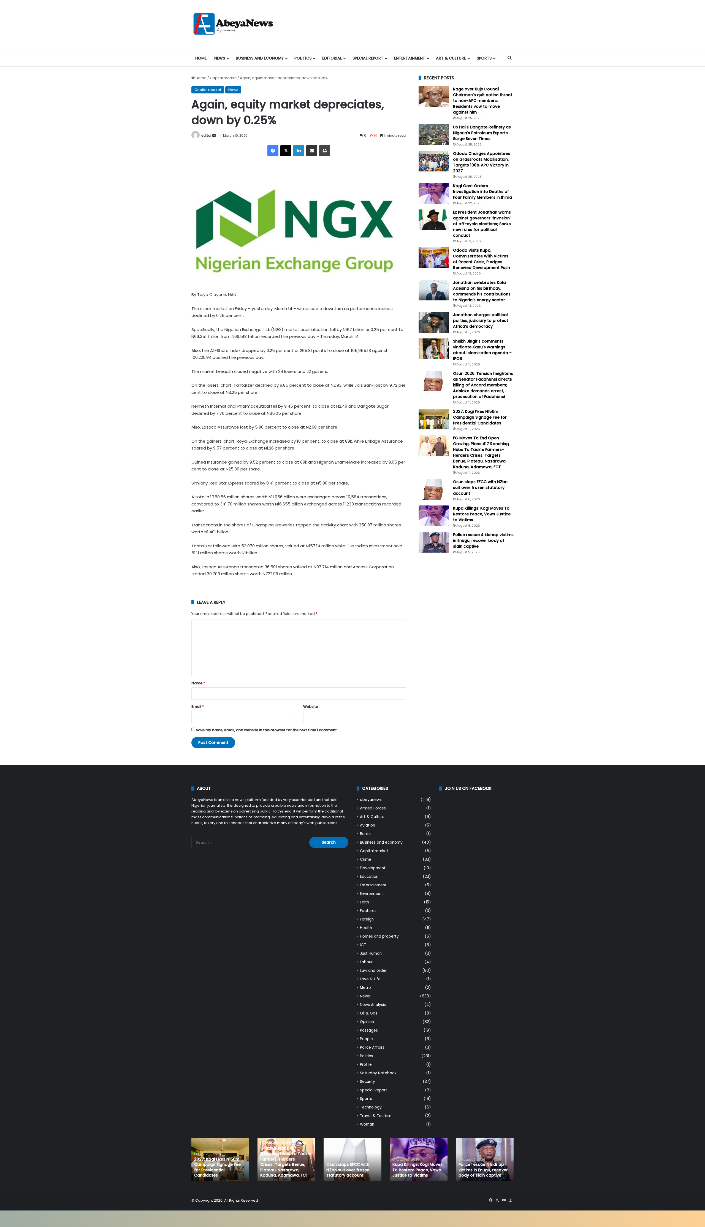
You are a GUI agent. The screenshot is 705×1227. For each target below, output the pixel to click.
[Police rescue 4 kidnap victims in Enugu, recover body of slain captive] (434, 542)
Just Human (371, 953)
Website (310, 706)
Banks (365, 833)
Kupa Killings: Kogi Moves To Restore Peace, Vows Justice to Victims (482, 514)
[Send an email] (214, 135)
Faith (364, 902)
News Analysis (373, 1004)
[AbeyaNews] (233, 25)
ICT (363, 945)
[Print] (324, 150)
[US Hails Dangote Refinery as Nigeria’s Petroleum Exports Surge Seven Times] (434, 134)
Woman (367, 1124)
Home (201, 58)
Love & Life (370, 979)
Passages (369, 1030)
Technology (371, 1107)
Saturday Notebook (378, 1073)
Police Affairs (372, 1047)
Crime (365, 859)
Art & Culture (451, 58)
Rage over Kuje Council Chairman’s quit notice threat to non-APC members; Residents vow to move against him (482, 100)
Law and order (373, 970)
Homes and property (379, 936)
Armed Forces (373, 808)
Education (369, 876)
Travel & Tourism (375, 1115)
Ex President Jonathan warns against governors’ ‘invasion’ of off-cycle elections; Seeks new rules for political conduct (482, 223)
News (219, 58)
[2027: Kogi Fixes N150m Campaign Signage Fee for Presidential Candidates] (434, 419)
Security (367, 1081)
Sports (484, 58)
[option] (220, 1159)
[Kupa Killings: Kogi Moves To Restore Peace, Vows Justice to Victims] (434, 515)
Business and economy (260, 58)
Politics (302, 58)
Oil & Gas (368, 1013)
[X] (285, 150)
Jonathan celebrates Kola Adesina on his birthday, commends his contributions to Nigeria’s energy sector (482, 291)
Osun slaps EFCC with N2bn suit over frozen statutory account (480, 487)
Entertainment (409, 58)
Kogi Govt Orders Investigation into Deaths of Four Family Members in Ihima (482, 191)
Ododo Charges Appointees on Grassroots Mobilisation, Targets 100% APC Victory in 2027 (481, 162)
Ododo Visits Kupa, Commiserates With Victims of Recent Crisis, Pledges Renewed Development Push (481, 258)
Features (368, 910)
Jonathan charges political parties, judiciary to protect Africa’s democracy (480, 320)
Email (197, 706)
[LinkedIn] (298, 150)
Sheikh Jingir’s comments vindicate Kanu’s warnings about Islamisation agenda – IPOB (482, 349)
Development (373, 868)
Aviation (367, 825)
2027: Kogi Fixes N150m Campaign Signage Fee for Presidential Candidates (480, 417)
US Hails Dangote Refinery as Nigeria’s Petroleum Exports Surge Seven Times (482, 132)
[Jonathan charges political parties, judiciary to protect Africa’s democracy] (434, 322)
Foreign (367, 919)
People (366, 1039)
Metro (365, 987)
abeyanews (371, 799)
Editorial (332, 58)
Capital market (223, 77)
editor (206, 135)
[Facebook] (272, 150)
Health (366, 927)
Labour (366, 962)
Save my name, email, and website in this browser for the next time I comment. (267, 730)
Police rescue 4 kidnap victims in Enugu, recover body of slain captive (483, 540)
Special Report (367, 58)
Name (198, 683)
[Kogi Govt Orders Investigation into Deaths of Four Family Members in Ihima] (434, 193)
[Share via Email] (311, 150)
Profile (366, 1064)
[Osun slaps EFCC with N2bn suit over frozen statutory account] (434, 489)
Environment (371, 893)
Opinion (367, 1021)
